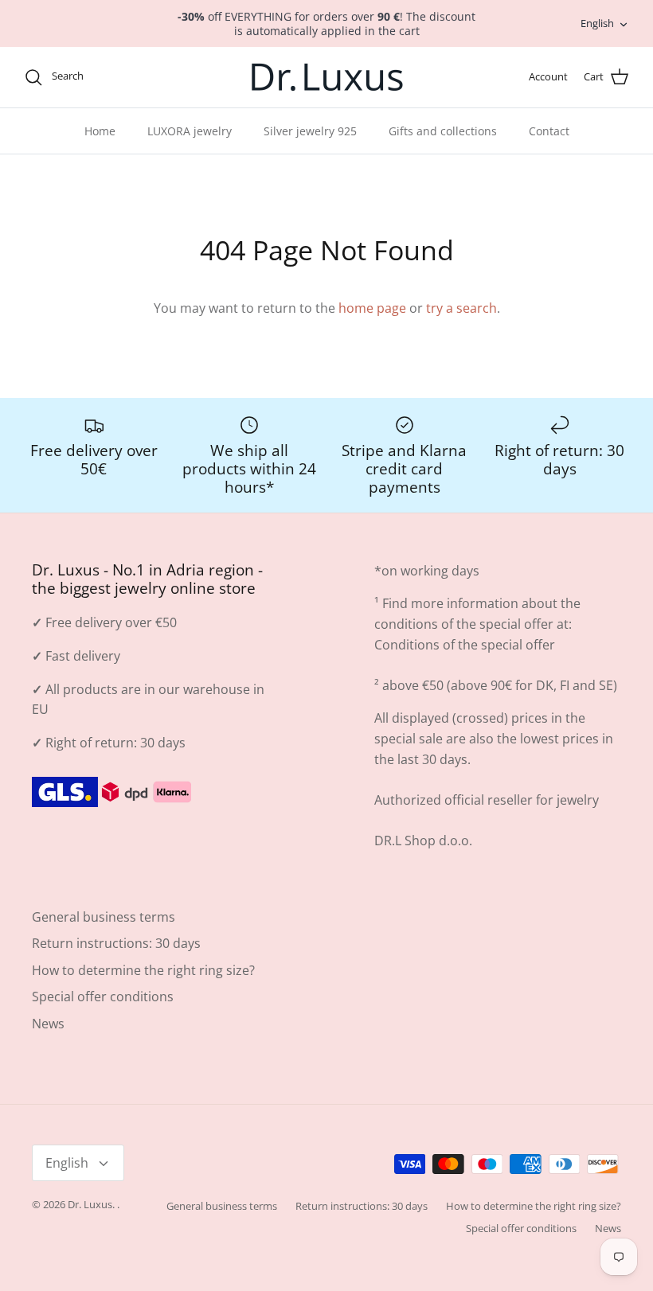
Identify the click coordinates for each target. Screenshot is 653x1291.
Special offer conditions (103, 996)
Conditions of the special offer (464, 644)
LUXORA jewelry (189, 130)
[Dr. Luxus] (327, 77)
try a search (461, 308)
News (48, 1023)
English (597, 23)
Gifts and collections (443, 130)
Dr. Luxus (90, 1204)
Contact (549, 130)
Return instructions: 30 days (116, 943)
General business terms (103, 917)
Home (99, 130)
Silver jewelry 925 (310, 130)
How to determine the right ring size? (143, 970)
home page (372, 308)
